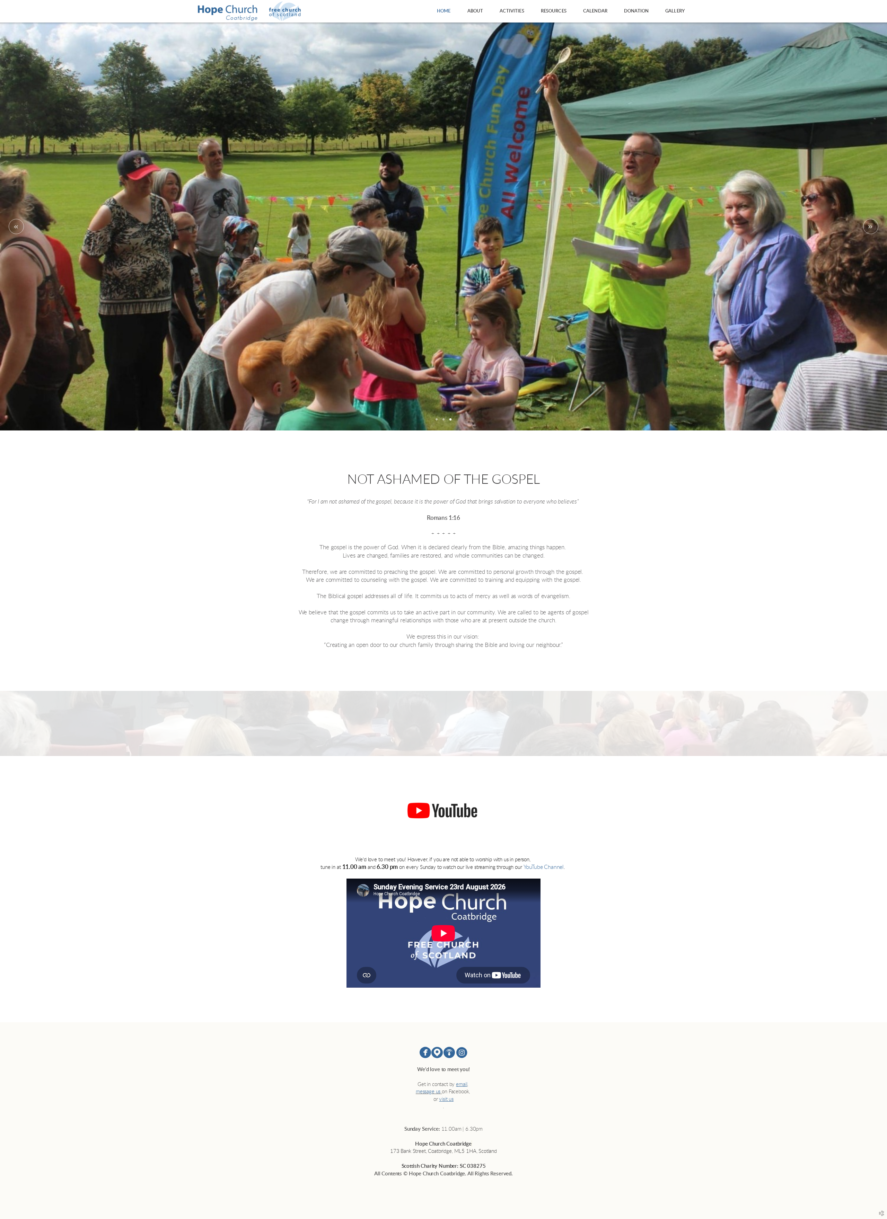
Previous (16, 226)
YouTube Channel (544, 867)
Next (870, 226)
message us (428, 1091)
